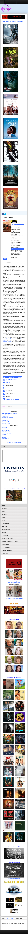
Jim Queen (4, 440)
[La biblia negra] (13, 17)
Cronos (3, 428)
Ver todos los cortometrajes (14, 878)
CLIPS (7, 388)
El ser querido (5, 416)
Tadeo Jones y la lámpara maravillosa (9, 413)
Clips (5, 455)
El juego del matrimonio (11, 338)
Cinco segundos (5, 438)
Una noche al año (5, 414)
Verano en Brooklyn (7, 341)
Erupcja (14, 419)
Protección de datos (12, 927)
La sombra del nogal (6, 423)
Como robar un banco (6, 433)
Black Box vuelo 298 (6, 430)
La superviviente (5, 420)
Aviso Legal (4, 927)
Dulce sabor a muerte (6, 431)
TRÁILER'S (8, 382)
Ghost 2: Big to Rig (5, 421)
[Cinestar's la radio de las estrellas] (14, 469)
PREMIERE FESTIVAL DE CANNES (12, 399)
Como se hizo (7, 453)
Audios (5, 451)
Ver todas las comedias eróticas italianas (14, 598)
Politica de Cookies (21, 927)
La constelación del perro (7, 417)
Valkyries (4, 437)
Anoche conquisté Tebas (7, 419)
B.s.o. (5, 461)
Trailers (5, 459)
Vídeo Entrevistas (7, 457)
